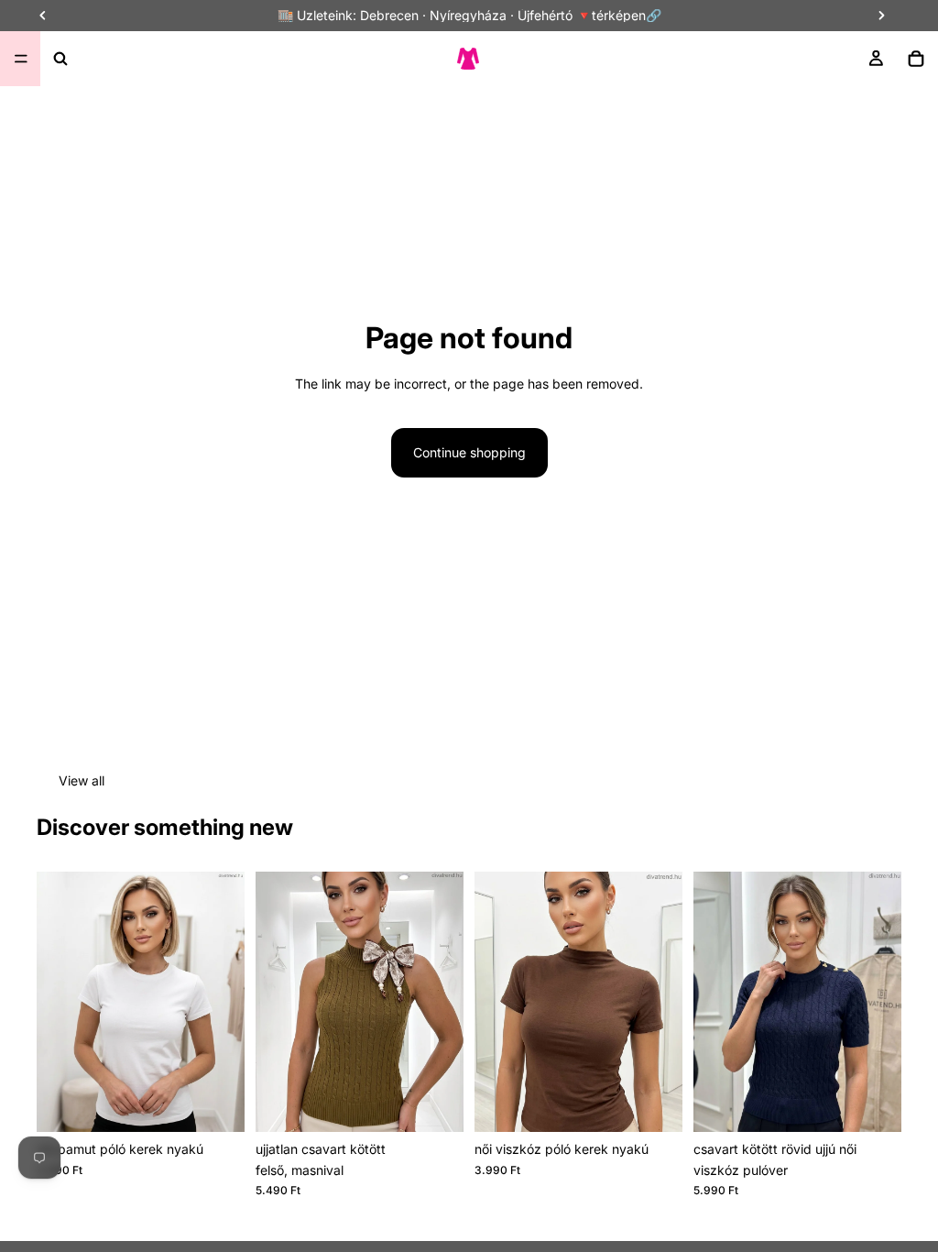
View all (81, 780)
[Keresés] (60, 58)
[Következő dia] (443, 1002)
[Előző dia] (276, 1002)
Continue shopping (469, 452)
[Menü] (21, 59)
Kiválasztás (232, 1103)
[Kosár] (916, 58)
